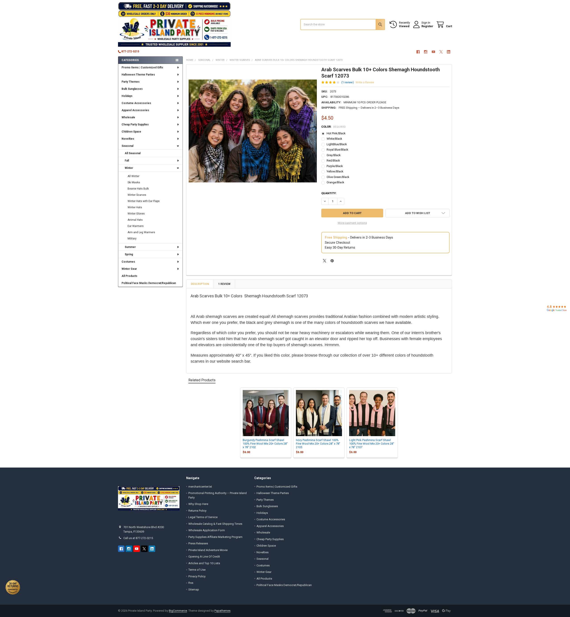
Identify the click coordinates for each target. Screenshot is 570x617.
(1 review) (347, 82)
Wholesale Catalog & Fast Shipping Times (215, 523)
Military (132, 238)
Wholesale (128, 117)
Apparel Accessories (135, 110)
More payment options (352, 223)
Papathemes (222, 610)
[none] (253, 131)
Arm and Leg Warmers (141, 232)
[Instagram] (425, 52)
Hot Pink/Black (336, 133)
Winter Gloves (136, 213)
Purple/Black (335, 166)
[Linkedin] (449, 52)
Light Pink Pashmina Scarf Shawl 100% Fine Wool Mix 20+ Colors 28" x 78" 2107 (371, 443)
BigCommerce (178, 610)
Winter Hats (135, 207)
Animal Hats (135, 219)
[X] (441, 52)
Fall (127, 160)
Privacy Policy (197, 576)
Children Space (131, 131)
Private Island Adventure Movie (208, 550)
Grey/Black (334, 155)
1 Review (224, 284)
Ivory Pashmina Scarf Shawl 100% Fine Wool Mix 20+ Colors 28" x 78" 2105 (318, 443)
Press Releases (198, 543)
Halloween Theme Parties (138, 74)
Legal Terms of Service (203, 517)
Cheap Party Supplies (135, 124)
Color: (333, 126)
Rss (190, 582)
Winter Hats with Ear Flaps (144, 201)
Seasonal (127, 145)
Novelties (128, 138)
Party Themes (131, 81)
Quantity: (329, 193)
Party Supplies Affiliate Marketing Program (215, 537)
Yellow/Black (335, 171)
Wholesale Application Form (206, 530)
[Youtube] (433, 52)
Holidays (127, 96)
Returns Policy (197, 510)
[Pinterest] (332, 260)
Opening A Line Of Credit (204, 556)
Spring (129, 254)
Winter (129, 168)
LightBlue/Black (337, 144)
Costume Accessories (136, 103)
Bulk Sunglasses (132, 88)
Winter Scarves (137, 194)
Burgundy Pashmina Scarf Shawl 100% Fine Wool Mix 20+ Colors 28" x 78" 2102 (265, 443)
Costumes (128, 261)
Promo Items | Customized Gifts (142, 67)
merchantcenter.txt (200, 486)
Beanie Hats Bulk (138, 188)
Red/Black (333, 160)
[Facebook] (418, 52)
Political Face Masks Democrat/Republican (149, 283)
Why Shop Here (198, 504)
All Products (129, 276)
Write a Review (365, 82)
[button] (417, 213)
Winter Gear (129, 268)
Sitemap (193, 589)
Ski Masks (134, 182)
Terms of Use (197, 569)
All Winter (133, 176)
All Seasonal (132, 153)
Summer (130, 247)
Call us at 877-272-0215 (138, 538)
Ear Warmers (136, 226)
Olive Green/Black (338, 177)
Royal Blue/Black (337, 149)
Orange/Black (335, 182)
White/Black (334, 138)
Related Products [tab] (202, 380)
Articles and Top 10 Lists (204, 563)
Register (427, 26)
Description (200, 284)
